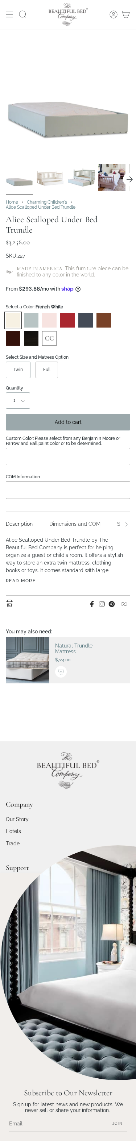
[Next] (129, 179)
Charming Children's (47, 202)
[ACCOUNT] (113, 14)
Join (117, 1123)
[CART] (125, 14)
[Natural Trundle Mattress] (27, 660)
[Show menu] (9, 14)
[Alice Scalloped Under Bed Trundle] (19, 177)
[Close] (125, 884)
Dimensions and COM (74, 524)
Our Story (17, 819)
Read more (21, 581)
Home (12, 202)
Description (19, 524)
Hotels (13, 831)
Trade (13, 843)
